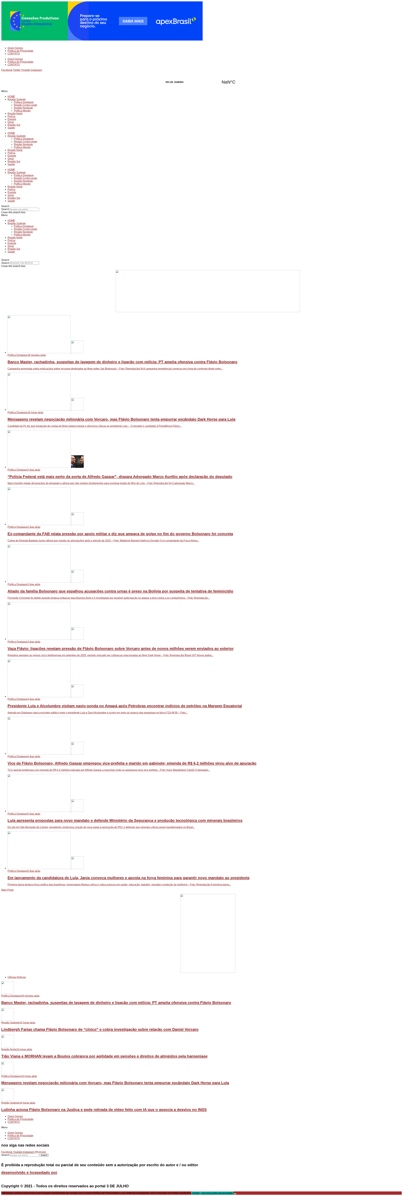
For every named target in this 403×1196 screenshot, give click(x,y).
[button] (201, 91)
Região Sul (14, 125)
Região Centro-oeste (25, 105)
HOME (11, 96)
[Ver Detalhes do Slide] (208, 311)
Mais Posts (7, 890)
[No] (235, 1193)
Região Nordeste (23, 108)
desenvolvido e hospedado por (29, 1172)
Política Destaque (24, 102)
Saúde (11, 127)
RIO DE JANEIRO (201, 82)
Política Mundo (22, 110)
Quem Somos (15, 48)
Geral (11, 122)
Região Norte (15, 113)
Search (5, 209)
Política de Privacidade (20, 50)
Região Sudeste (17, 99)
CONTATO (14, 53)
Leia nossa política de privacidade (217, 1193)
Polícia (11, 116)
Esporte (12, 119)
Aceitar (196, 1193)
